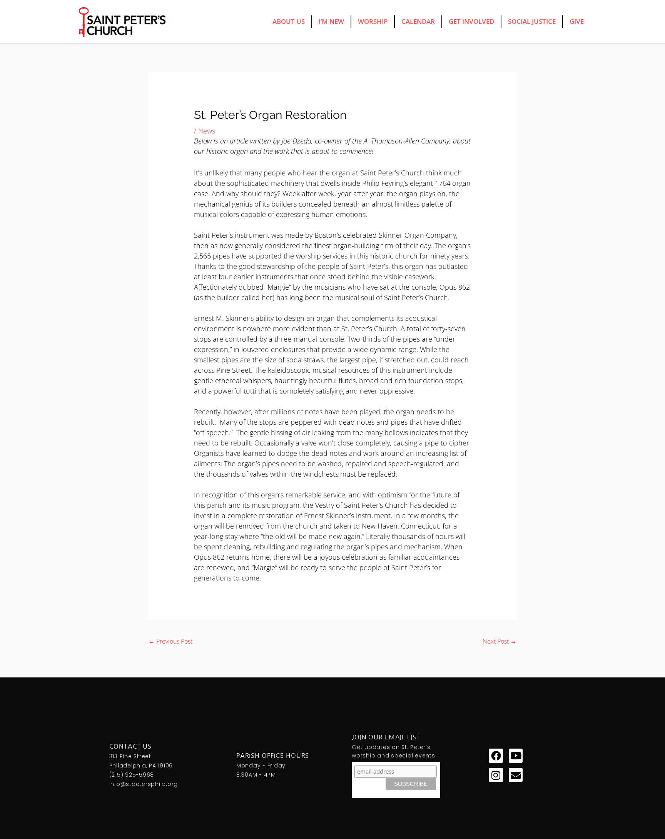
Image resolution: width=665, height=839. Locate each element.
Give (577, 21)
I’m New (331, 21)
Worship (373, 21)
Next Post (499, 641)
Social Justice (532, 21)
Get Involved (471, 21)
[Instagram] (496, 775)
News (206, 130)
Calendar (418, 21)
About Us (288, 21)
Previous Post (170, 641)
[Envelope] (516, 775)
